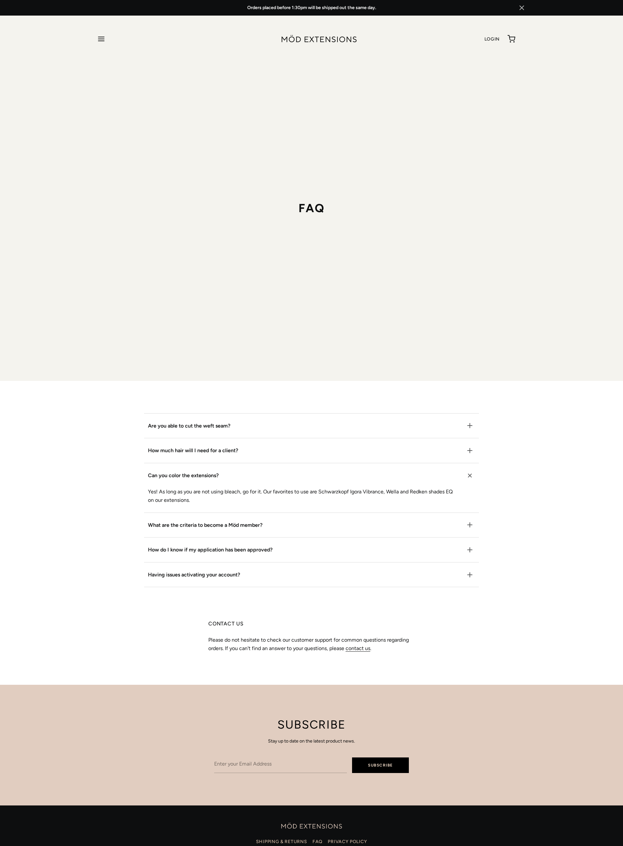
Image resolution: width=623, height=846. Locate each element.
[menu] (101, 39)
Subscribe (380, 765)
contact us (358, 648)
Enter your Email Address (239, 753)
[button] (522, 8)
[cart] (511, 39)
